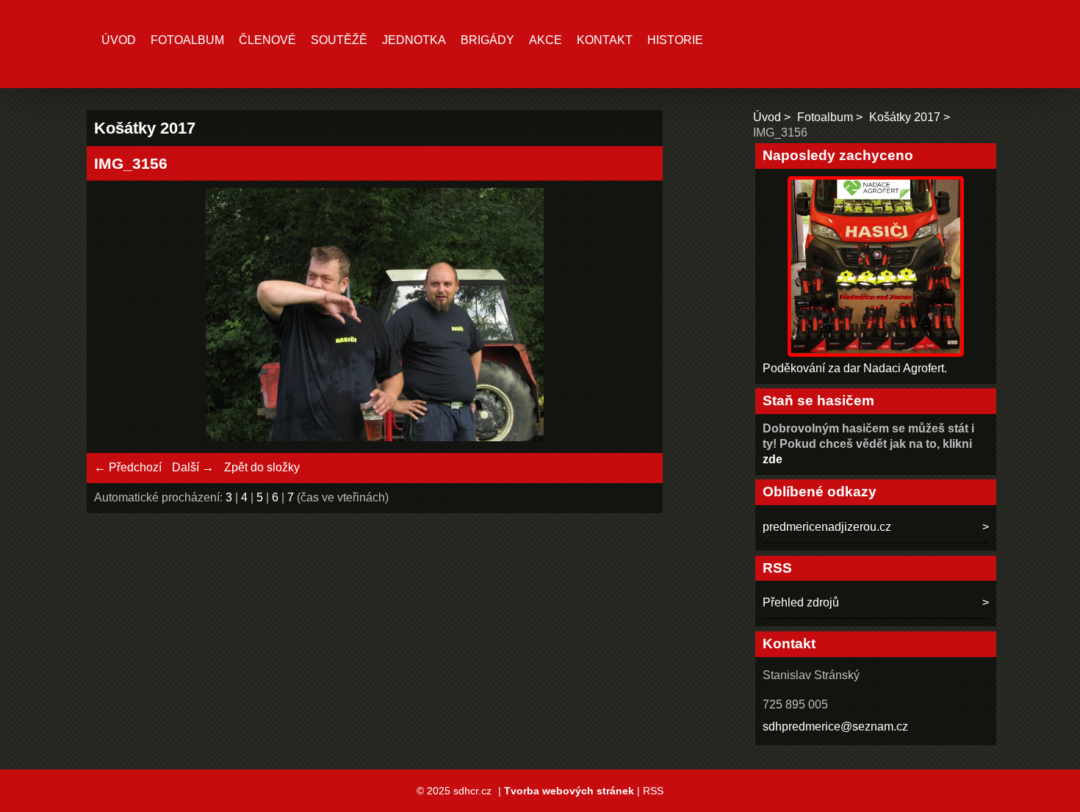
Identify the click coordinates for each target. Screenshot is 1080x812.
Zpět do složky (262, 467)
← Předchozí (128, 467)
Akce (545, 40)
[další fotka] (631, 317)
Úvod (118, 40)
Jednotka (414, 40)
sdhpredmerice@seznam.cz (835, 726)
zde (772, 459)
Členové (267, 40)
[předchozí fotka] (117, 317)
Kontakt (605, 40)
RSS (653, 791)
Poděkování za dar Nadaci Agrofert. (855, 368)
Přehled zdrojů (801, 602)
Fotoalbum (187, 40)
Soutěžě (339, 40)
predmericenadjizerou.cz (827, 527)
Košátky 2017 (904, 117)
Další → (193, 467)
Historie (675, 40)
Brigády (487, 40)
